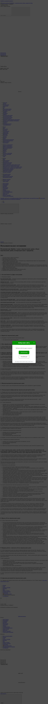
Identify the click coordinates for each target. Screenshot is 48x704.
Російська (24, 356)
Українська (24, 352)
